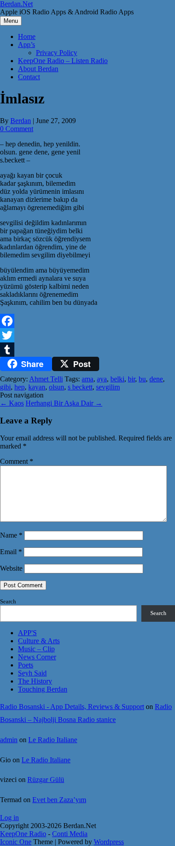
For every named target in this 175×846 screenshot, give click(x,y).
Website (11, 568)
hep (19, 387)
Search (8, 601)
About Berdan (38, 69)
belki (117, 379)
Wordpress (109, 842)
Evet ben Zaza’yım (59, 799)
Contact (29, 77)
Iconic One (15, 842)
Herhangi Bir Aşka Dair (64, 403)
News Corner (37, 657)
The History (35, 681)
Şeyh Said (32, 673)
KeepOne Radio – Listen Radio (63, 60)
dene (156, 379)
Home (26, 36)
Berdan (20, 120)
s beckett (80, 387)
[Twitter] (87, 335)
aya (102, 379)
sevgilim (108, 387)
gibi (5, 387)
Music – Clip (36, 649)
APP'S (27, 633)
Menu (11, 20)
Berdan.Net (16, 4)
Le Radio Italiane (52, 739)
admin (9, 739)
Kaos (12, 403)
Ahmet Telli (46, 379)
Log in (9, 817)
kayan (36, 387)
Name (11, 535)
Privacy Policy (56, 52)
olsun (56, 387)
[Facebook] (87, 321)
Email (11, 551)
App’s (26, 44)
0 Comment (16, 128)
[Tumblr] (87, 349)
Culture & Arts (39, 641)
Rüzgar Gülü (45, 779)
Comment (16, 461)
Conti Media (70, 833)
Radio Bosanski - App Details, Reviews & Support (72, 706)
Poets (25, 665)
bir (131, 379)
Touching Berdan (42, 689)
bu (142, 379)
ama (87, 379)
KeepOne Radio (23, 833)
